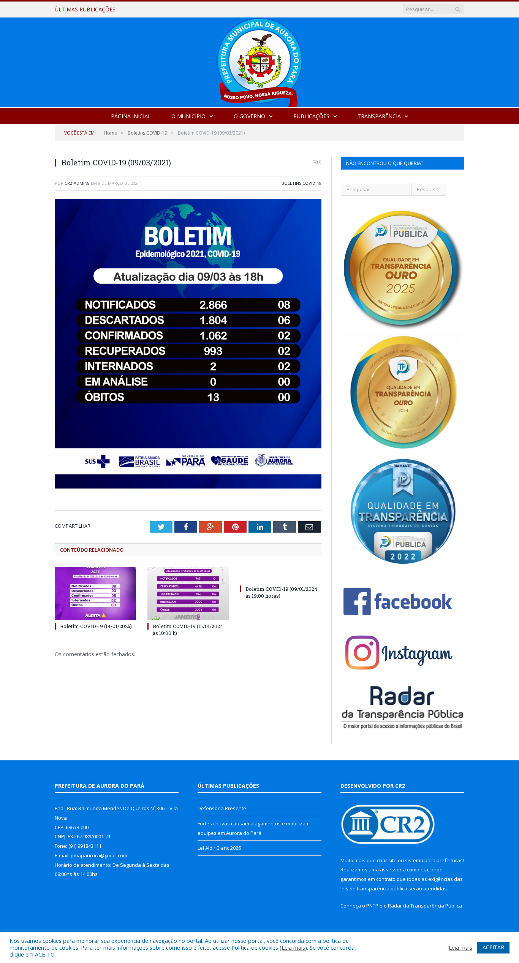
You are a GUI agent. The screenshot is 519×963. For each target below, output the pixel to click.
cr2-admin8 (77, 183)
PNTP (372, 905)
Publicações (311, 116)
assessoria (393, 869)
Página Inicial (131, 116)
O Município (188, 116)
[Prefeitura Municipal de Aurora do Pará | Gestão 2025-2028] (259, 60)
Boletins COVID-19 (301, 183)
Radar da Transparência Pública (425, 905)
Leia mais (293, 947)
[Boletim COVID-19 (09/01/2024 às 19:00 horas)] (280, 575)
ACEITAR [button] (493, 947)
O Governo (249, 116)
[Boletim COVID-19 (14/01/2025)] (95, 593)
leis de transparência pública (373, 888)
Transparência (379, 116)
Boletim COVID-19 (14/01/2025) (96, 626)
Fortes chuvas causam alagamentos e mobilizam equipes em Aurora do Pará (223, 9)
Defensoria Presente (222, 808)
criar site (387, 860)
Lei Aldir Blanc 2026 (219, 847)
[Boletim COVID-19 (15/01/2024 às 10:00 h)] (188, 593)
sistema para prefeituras (434, 860)
